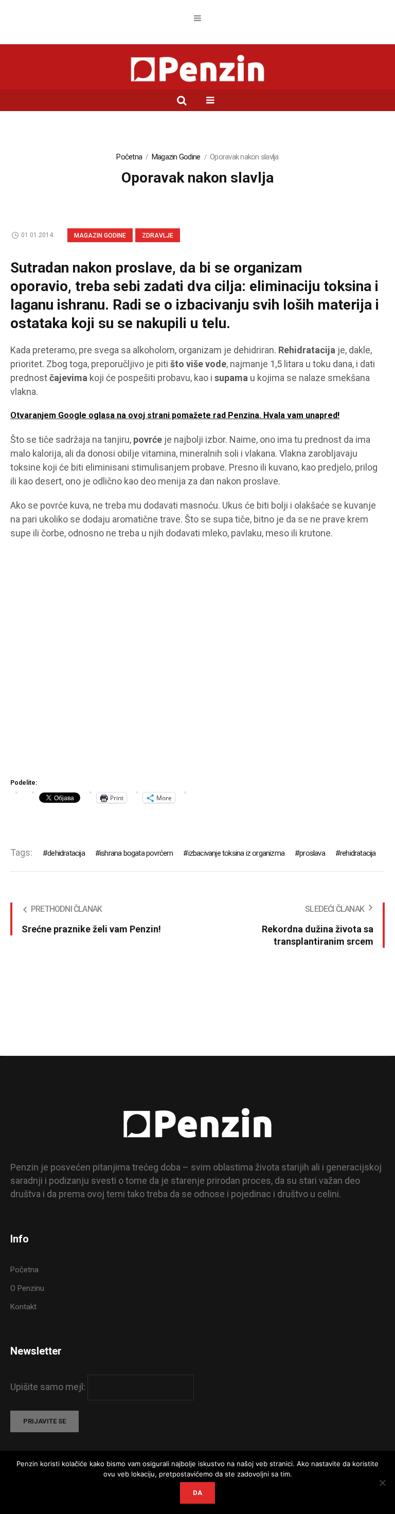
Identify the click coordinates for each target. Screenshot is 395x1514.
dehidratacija (66, 853)
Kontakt (23, 1306)
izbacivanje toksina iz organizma (236, 853)
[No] (382, 1482)
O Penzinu (27, 1288)
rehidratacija (358, 853)
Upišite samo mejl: (48, 1386)
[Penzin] (197, 69)
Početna (129, 156)
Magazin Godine (176, 156)
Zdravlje (157, 235)
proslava (312, 853)
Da (197, 1493)
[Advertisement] (197, 662)
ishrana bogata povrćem (136, 853)
